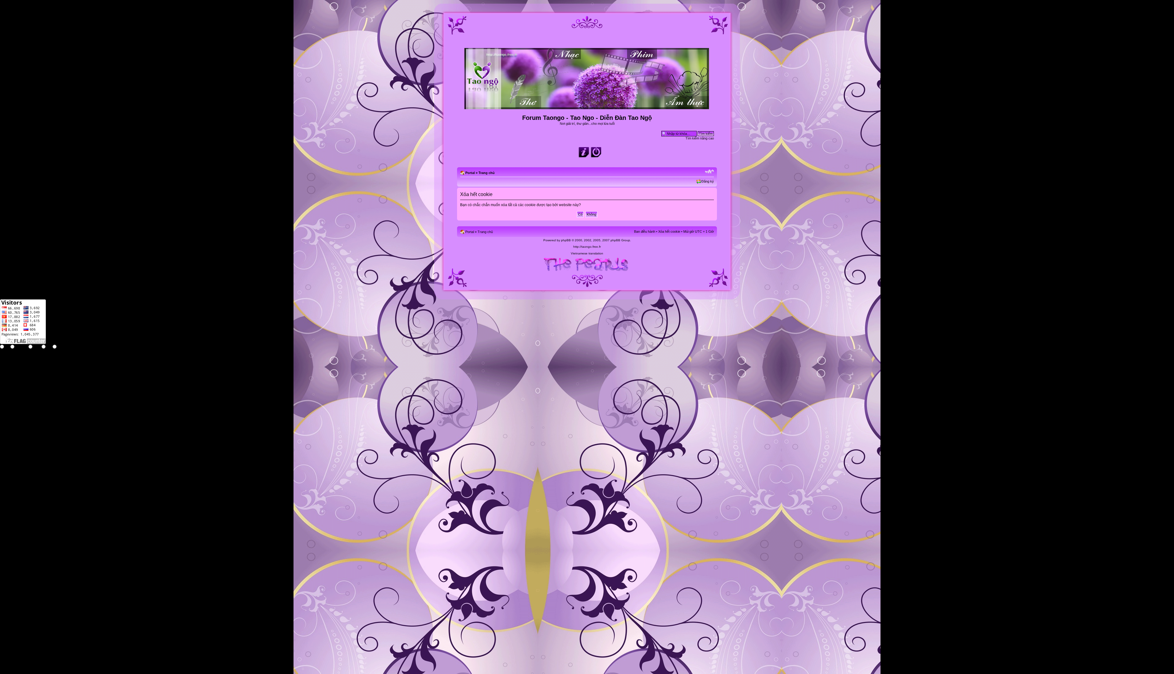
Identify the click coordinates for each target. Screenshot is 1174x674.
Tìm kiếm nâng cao (699, 138)
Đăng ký (707, 181)
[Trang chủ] (587, 106)
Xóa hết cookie (669, 231)
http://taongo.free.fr (587, 246)
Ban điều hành (644, 231)
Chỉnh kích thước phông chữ (709, 171)
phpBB (566, 240)
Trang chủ (486, 173)
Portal (470, 173)
